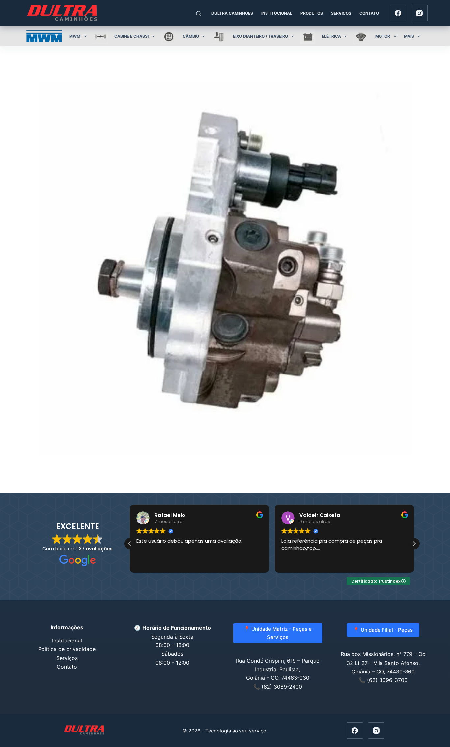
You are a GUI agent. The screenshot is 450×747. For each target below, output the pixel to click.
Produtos (311, 13)
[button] (414, 544)
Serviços (341, 13)
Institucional (276, 13)
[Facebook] (398, 13)
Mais (409, 36)
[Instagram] (419, 13)
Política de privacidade (67, 649)
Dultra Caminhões (232, 13)
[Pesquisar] (198, 13)
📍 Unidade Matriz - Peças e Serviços (278, 633)
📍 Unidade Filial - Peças (383, 630)
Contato (369, 13)
